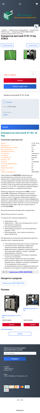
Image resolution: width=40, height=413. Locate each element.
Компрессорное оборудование (18, 30)
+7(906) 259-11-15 (8, 368)
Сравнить (9, 102)
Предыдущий (7, 45)
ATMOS (5, 115)
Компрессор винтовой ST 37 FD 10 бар (11, 316)
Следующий (33, 45)
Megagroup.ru (20, 410)
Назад (20, 334)
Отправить (15, 359)
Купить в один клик (20, 86)
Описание (5, 127)
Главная (4, 30)
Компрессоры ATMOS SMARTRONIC (22, 32)
